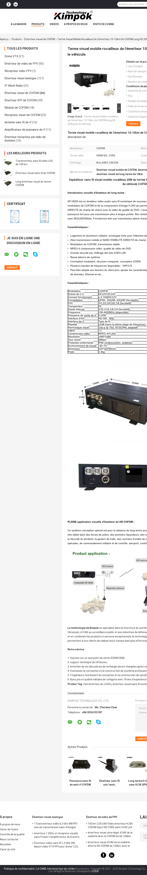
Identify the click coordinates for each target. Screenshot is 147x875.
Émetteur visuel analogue (20, 78)
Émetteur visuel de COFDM (39, 39)
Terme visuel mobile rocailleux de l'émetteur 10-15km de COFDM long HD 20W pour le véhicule (93, 120)
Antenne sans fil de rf (17, 122)
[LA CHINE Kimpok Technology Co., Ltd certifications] (15, 216)
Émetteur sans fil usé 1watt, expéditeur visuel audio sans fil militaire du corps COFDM (109, 782)
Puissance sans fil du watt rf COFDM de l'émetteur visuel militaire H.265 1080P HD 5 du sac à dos (80, 782)
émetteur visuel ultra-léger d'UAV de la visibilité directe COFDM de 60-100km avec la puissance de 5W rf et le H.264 (110, 835)
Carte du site (7, 849)
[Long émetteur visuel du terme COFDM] (8, 183)
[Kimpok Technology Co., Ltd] (73, 16)
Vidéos (54, 24)
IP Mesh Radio (13, 85)
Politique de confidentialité (19, 868)
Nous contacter (9, 839)
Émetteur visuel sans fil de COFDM (35, 173)
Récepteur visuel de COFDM (22, 115)
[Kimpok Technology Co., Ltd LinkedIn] (15, 4)
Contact (133, 123)
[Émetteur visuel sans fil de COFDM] (8, 173)
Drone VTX (11, 56)
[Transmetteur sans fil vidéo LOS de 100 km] (8, 162)
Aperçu (4, 39)
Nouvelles (5, 844)
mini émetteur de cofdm (97, 684)
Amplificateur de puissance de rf (24, 129)
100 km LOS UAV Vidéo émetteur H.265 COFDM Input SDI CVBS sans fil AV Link (110, 825)
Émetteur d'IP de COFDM (20, 100)
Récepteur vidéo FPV (18, 71)
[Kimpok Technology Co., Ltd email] (8, 254)
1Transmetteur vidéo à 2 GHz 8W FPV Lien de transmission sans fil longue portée (55, 826)
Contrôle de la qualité (12, 834)
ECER (96, 871)
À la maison (18, 24)
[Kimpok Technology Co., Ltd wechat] (27, 254)
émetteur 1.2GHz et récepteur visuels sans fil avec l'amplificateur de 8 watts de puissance (56, 835)
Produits (38, 24)
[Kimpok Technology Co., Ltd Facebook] (8, 4)
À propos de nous (75, 24)
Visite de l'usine (103, 24)
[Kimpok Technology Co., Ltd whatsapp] (18, 254)
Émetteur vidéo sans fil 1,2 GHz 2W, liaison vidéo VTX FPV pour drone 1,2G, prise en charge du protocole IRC (56, 845)
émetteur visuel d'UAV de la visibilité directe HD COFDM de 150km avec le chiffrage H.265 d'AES (109, 844)
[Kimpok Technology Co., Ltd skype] (37, 254)
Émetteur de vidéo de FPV (21, 63)
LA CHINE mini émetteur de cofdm (55, 868)
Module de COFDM (16, 107)
